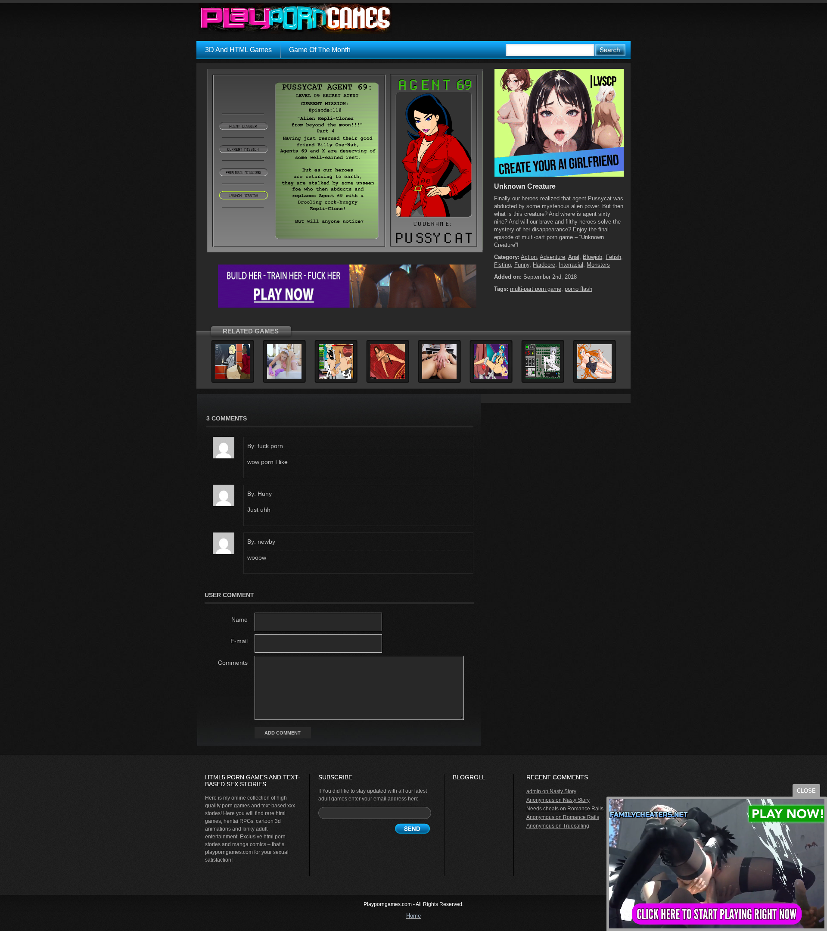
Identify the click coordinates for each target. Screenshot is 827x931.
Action (529, 257)
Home (413, 915)
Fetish (613, 257)
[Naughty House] (439, 377)
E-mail (239, 641)
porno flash (578, 289)
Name (239, 619)
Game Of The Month (320, 49)
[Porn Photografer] (387, 377)
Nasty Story (563, 791)
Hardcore (544, 265)
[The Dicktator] (284, 377)
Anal (573, 257)
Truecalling (576, 826)
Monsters (598, 265)
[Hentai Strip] (594, 377)
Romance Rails (585, 809)
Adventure (552, 257)
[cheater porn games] (347, 306)
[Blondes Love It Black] (232, 377)
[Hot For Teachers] (336, 377)
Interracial (571, 265)
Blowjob (592, 257)
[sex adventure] (559, 175)
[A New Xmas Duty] (542, 377)
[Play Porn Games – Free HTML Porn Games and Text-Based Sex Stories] (295, 18)
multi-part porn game (535, 289)
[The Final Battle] (491, 377)
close (806, 791)
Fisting (502, 265)
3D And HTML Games (238, 49)
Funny (521, 265)
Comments (233, 662)
